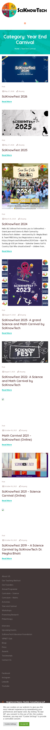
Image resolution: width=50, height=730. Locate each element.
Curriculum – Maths (10, 597)
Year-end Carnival (9, 606)
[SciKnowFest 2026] (25, 69)
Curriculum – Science (10, 593)
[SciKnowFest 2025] (25, 122)
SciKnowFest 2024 (14, 224)
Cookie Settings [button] (10, 724)
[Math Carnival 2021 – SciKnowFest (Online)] (25, 409)
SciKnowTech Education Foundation (17, 634)
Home (17, 48)
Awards (5, 651)
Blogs (4, 643)
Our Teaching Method (11, 580)
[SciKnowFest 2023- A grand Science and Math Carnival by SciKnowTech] (25, 282)
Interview (6, 626)
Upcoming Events (9, 630)
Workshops (7, 610)
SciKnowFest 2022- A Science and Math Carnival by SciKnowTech (22, 381)
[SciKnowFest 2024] (25, 186)
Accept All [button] (24, 724)
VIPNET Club (7, 638)
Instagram (6, 677)
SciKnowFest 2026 (14, 96)
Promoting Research (10, 614)
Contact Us (6, 660)
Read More (7, 102)
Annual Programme (9, 589)
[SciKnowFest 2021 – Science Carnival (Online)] (25, 465)
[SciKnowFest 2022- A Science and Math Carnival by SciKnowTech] (25, 352)
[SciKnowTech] (25, 10)
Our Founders (7, 585)
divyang (21, 91)
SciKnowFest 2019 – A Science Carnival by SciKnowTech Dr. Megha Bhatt (22, 549)
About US (6, 576)
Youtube (5, 686)
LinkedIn (5, 681)
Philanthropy (7, 619)
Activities (6, 602)
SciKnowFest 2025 (14, 150)
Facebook (6, 673)
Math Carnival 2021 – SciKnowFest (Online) (17, 437)
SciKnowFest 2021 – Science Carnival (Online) (21, 493)
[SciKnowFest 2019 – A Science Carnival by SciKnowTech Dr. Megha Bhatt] (25, 520)
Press (4, 647)
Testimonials (7, 655)
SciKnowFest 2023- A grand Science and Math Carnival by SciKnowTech (23, 324)
